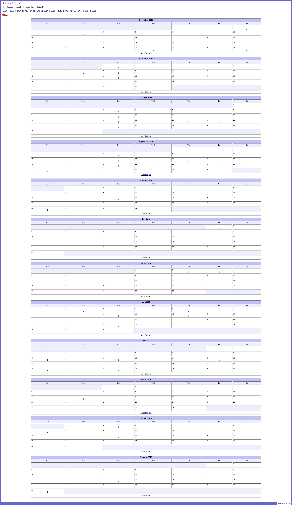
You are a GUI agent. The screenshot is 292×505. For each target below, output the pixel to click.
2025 (12, 11)
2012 (94, 11)
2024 (19, 11)
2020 (46, 11)
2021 (39, 11)
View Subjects (146, 53)
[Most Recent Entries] (11, 7)
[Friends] (40, 7)
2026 (5, 11)
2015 (80, 11)
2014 (87, 11)
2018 (60, 11)
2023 (25, 11)
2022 (32, 11)
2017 (66, 11)
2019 (53, 11)
